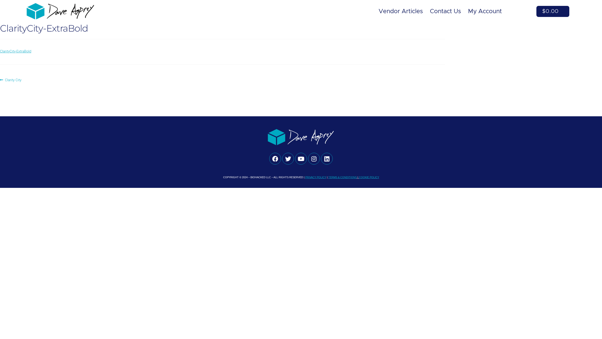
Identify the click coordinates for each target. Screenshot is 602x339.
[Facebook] (275, 159)
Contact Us (445, 11)
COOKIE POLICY (369, 177)
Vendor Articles (401, 11)
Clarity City (13, 79)
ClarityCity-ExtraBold (15, 51)
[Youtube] (301, 159)
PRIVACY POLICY (315, 177)
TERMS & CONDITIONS (342, 177)
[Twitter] (288, 159)
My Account (485, 11)
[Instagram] (314, 159)
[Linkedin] (327, 159)
